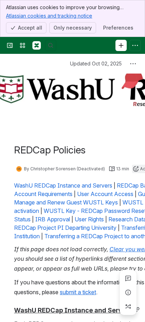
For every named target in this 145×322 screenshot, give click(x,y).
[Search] (50, 45)
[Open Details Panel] (128, 292)
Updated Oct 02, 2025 (96, 64)
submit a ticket (78, 292)
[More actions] (133, 63)
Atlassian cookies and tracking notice (49, 16)
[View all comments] (128, 278)
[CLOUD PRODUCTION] (36, 45)
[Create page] (128, 306)
